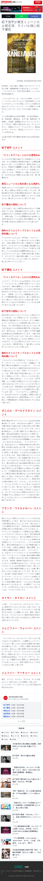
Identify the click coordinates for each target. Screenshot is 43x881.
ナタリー (10, 3)
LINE (21, 16)
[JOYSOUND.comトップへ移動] (38, 2)
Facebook (34, 16)
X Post (8, 16)
